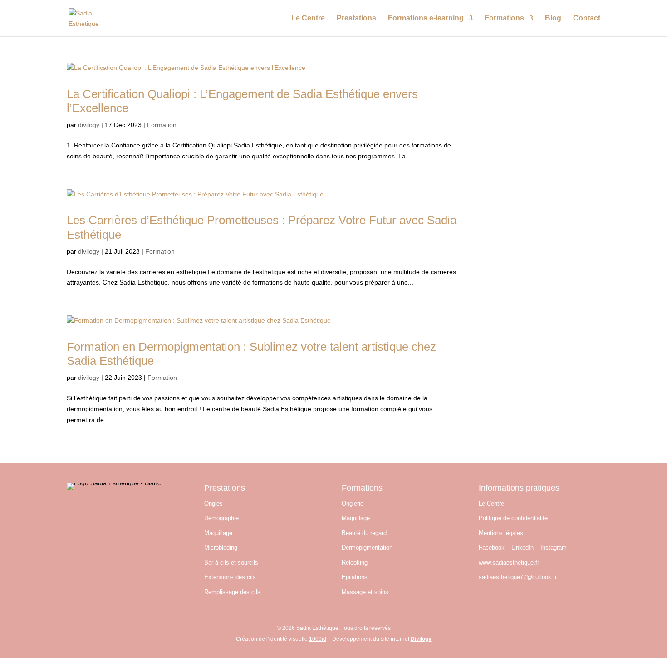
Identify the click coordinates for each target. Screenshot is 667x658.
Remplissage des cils (232, 592)
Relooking (355, 562)
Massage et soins (365, 592)
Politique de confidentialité (513, 518)
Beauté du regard (364, 533)
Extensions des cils (230, 577)
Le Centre (308, 18)
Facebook (492, 547)
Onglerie (352, 503)
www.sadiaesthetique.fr (509, 562)
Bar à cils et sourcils (231, 562)
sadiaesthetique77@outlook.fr (518, 577)
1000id (317, 639)
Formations (504, 18)
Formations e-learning (426, 18)
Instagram (553, 547)
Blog (553, 18)
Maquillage (218, 533)
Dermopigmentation (367, 547)
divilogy (88, 124)
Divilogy (421, 639)
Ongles (213, 503)
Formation (162, 124)
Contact (586, 18)
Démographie (221, 518)
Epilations (355, 577)
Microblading (220, 547)
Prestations (356, 18)
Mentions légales (501, 533)
